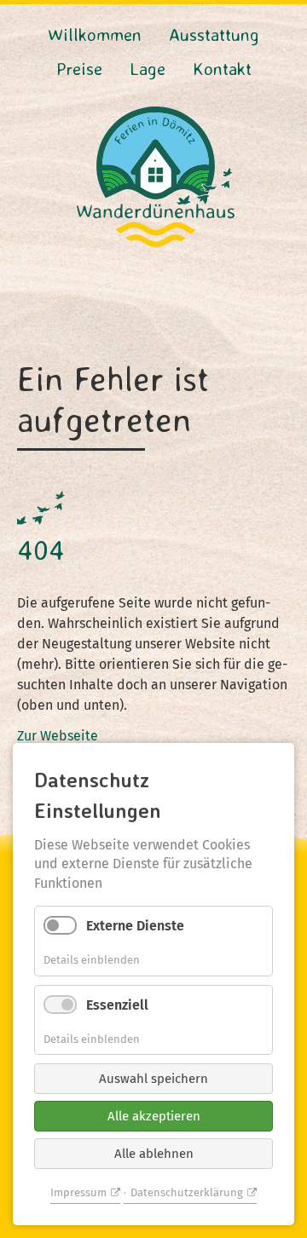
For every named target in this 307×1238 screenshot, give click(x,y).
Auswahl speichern (153, 1078)
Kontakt (222, 68)
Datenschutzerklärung (186, 1192)
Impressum (78, 1192)
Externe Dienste (135, 926)
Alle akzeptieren (153, 1116)
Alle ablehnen (154, 1153)
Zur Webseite (57, 736)
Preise (79, 68)
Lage (147, 68)
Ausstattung (214, 34)
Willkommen (95, 34)
